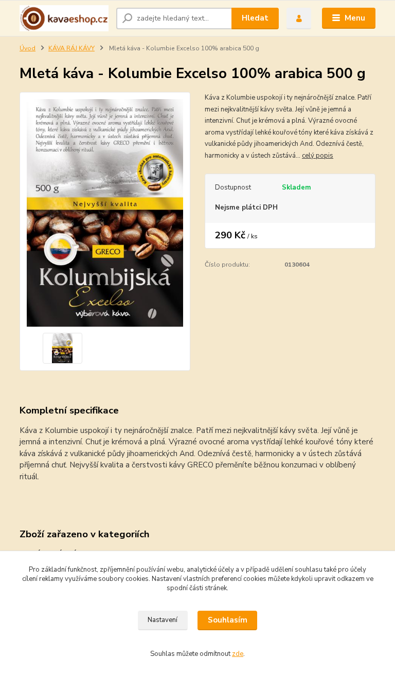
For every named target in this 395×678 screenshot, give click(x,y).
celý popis (317, 155)
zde (237, 653)
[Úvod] (64, 18)
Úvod (27, 48)
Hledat (255, 18)
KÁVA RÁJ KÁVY (71, 48)
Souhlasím (227, 620)
